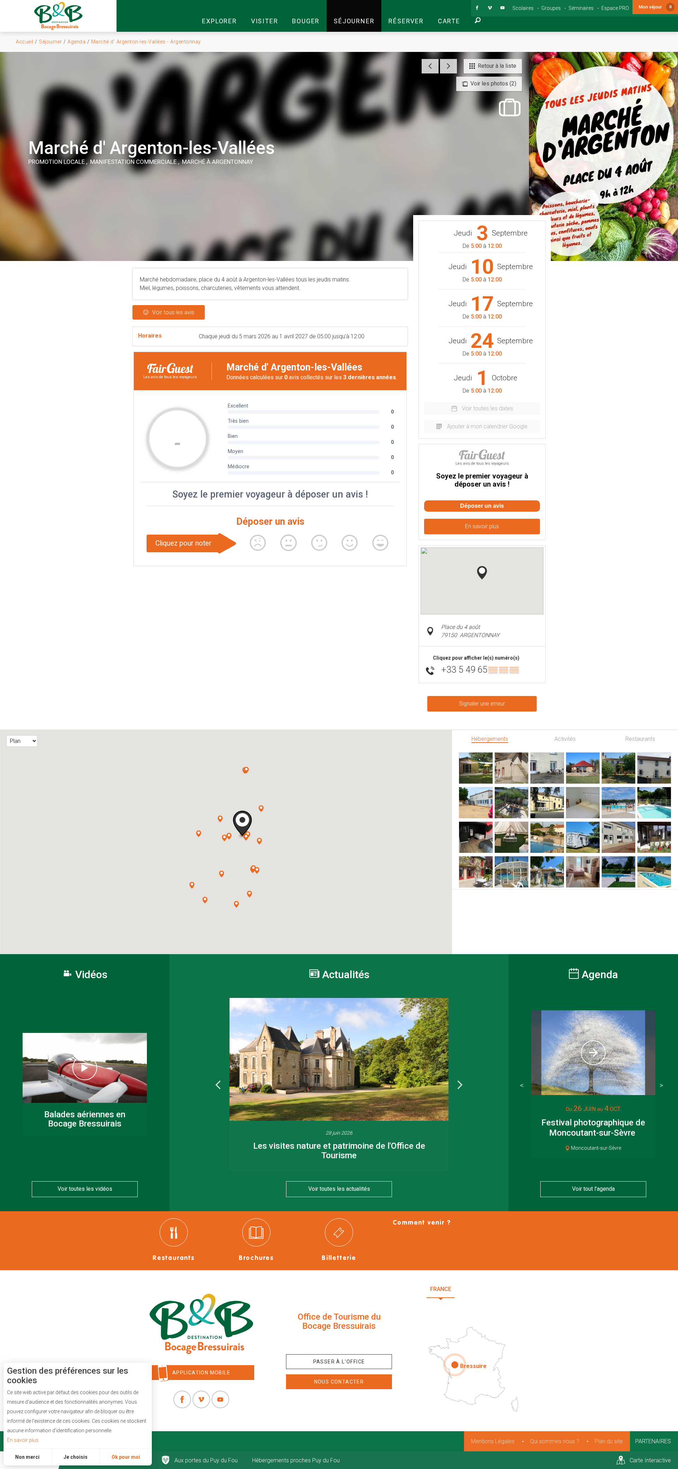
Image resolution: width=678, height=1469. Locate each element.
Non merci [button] (27, 1457)
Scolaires (523, 8)
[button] (219, 16)
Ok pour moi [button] (126, 1457)
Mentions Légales (493, 1441)
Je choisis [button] (76, 1457)
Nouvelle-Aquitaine (494, 1289)
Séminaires (581, 8)
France (440, 1289)
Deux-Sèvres (476, 1306)
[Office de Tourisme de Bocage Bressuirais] (201, 1324)
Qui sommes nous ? (554, 1441)
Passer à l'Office (339, 1361)
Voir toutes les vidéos (85, 1188)
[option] (339, 1084)
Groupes (551, 8)
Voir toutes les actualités (339, 1188)
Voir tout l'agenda (593, 1188)
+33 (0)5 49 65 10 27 (339, 1342)
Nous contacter (339, 1382)
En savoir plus (22, 1440)
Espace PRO (615, 8)
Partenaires (653, 1441)
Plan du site (609, 1441)
